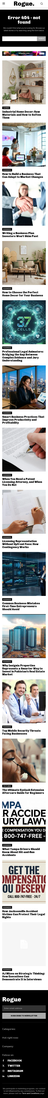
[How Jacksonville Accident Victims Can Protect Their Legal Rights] (24, 882)
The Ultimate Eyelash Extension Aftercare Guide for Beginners (23, 791)
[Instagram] (3, 1071)
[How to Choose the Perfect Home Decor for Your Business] (24, 263)
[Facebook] (3, 1061)
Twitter (14, 1065)
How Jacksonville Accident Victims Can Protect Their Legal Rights (23, 914)
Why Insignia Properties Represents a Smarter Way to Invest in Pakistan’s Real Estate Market (23, 670)
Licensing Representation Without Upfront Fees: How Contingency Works (20, 544)
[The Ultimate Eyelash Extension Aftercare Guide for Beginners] (24, 761)
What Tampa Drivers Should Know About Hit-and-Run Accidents (21, 852)
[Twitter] (3, 1066)
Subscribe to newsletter (24, 1016)
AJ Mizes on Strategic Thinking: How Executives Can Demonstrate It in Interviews (23, 976)
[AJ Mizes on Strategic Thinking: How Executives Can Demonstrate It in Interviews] (24, 944)
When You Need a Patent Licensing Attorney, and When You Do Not (22, 482)
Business (7, 170)
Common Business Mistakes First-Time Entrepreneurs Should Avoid (21, 606)
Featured (7, 786)
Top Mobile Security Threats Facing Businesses (21, 732)
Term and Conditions (30, 1093)
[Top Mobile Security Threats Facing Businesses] (24, 701)
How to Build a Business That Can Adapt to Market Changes (22, 175)
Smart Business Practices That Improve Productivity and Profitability (23, 419)
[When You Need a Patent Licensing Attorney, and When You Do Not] (24, 450)
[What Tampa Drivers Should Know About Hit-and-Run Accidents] (24, 820)
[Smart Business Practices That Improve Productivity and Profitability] (24, 387)
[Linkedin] (3, 1076)
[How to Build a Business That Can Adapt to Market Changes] (24, 145)
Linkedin (14, 1076)
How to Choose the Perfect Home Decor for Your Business (22, 294)
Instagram (15, 1071)
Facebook (15, 1060)
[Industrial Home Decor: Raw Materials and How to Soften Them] (24, 82)
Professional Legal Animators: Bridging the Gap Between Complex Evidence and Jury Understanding (23, 356)
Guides (6, 108)
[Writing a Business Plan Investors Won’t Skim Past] (24, 204)
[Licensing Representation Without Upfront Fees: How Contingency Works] (24, 512)
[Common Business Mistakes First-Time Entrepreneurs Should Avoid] (24, 574)
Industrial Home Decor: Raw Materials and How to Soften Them (21, 114)
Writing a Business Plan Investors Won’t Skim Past (20, 234)
